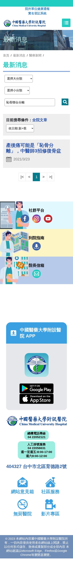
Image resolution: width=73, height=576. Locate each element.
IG (36, 218)
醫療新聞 (35, 55)
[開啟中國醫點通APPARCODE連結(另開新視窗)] (37, 365)
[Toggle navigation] (66, 23)
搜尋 (65, 102)
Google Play (36, 388)
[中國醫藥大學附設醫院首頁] (29, 23)
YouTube (48, 218)
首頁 (6, 55)
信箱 (36, 274)
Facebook (25, 218)
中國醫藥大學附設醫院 (36, 421)
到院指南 (36, 246)
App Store (36, 399)
